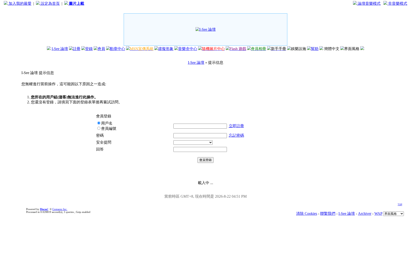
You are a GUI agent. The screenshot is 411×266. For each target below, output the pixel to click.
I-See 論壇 (60, 49)
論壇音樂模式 (369, 3)
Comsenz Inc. (59, 209)
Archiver (364, 213)
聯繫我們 (327, 213)
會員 (101, 49)
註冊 (76, 49)
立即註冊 (236, 126)
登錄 (89, 49)
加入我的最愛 (19, 3)
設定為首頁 (50, 3)
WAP (378, 213)
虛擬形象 (165, 49)
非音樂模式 (397, 3)
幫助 (314, 49)
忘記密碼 (236, 135)
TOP (400, 204)
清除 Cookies (306, 213)
